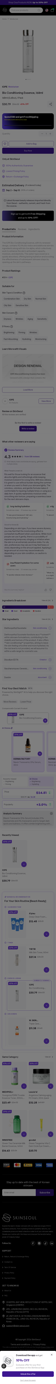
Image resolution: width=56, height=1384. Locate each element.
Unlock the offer (28, 1374)
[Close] (51, 1355)
